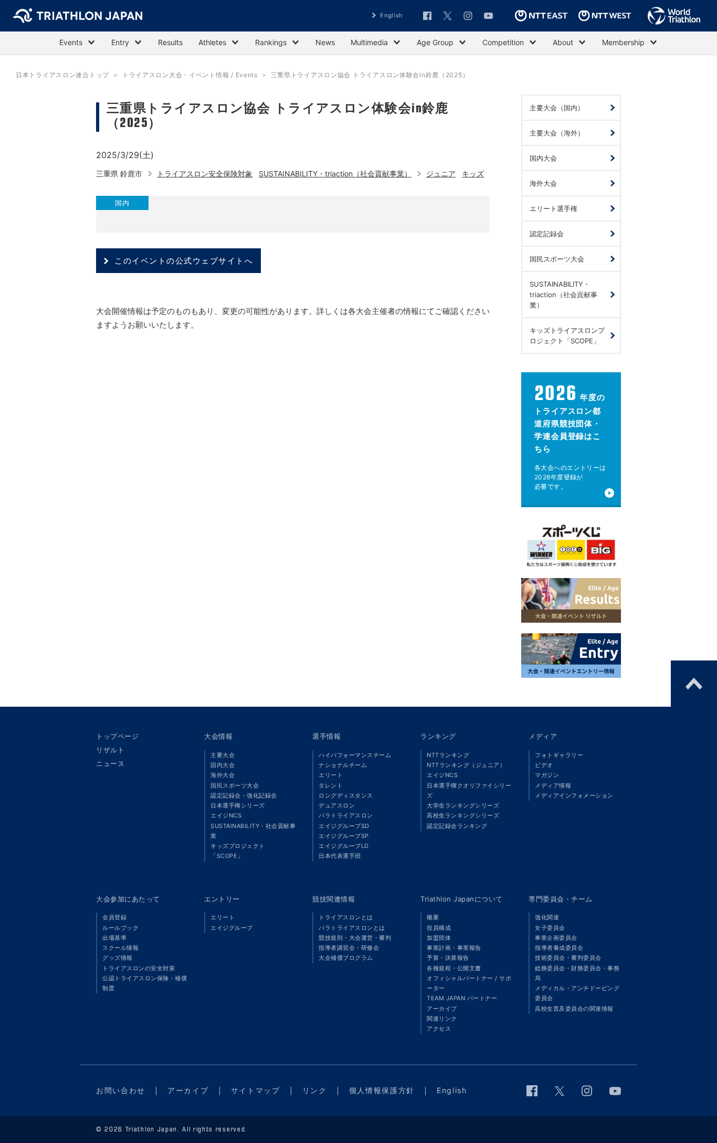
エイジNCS (225, 815)
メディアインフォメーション (574, 795)
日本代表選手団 (340, 855)
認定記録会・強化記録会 (243, 795)
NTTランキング (448, 755)
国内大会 (222, 765)
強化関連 (547, 917)
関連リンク (442, 1018)
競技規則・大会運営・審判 (355, 937)
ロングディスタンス (346, 795)
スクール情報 (120, 947)
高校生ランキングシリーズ (463, 815)
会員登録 (114, 917)
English (391, 15)
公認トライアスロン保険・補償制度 (144, 983)
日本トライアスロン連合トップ (62, 75)
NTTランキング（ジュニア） (466, 765)
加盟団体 (439, 937)
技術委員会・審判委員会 (568, 957)
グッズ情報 (117, 957)
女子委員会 (550, 927)
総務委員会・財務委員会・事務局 (577, 973)
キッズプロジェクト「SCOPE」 (237, 850)
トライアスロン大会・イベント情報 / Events (190, 75)
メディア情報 (553, 785)
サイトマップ (255, 1090)
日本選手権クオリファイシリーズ (469, 790)
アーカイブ (442, 1008)
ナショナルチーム (343, 765)
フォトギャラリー (559, 755)
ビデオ (544, 765)
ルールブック (120, 927)
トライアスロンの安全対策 (138, 968)
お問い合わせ (120, 1090)
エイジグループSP (344, 836)
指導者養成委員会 (559, 947)
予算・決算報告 (448, 957)
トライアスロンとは (346, 917)
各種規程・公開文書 (454, 968)
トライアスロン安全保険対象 (204, 173)
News (325, 42)
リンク (314, 1090)
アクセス (439, 1028)
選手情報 (326, 736)
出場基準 (114, 937)
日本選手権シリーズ (237, 805)
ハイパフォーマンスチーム (355, 755)
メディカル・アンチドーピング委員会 (577, 993)
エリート (331, 775)
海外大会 (222, 775)
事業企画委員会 (556, 937)
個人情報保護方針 (382, 1090)
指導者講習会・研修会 (349, 947)
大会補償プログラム (346, 957)
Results (170, 42)
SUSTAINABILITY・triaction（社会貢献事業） (335, 173)
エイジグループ (231, 927)
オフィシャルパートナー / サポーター (469, 983)
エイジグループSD (344, 826)
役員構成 (439, 927)
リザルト (110, 750)
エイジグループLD (344, 846)
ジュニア (441, 173)
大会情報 (218, 736)
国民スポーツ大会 (234, 785)
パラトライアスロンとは (352, 927)
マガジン (547, 775)
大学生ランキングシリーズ (463, 805)
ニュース (110, 763)
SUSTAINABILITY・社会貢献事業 (253, 831)
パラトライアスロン (346, 815)
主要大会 (222, 755)
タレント (331, 785)
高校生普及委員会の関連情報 (574, 1008)
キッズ (473, 173)
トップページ (117, 736)
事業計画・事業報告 (454, 947)
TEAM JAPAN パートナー (462, 998)
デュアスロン (337, 805)
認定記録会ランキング (457, 826)
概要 (433, 917)
